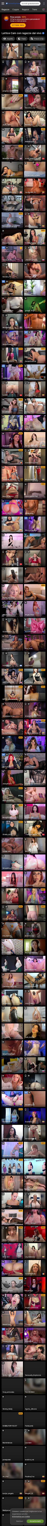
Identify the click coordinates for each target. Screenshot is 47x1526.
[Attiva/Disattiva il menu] (3, 3)
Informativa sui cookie (21, 1516)
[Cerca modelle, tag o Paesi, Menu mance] (43, 9)
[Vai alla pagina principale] (13, 3)
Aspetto (10, 39)
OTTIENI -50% (18, 25)
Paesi (24, 39)
